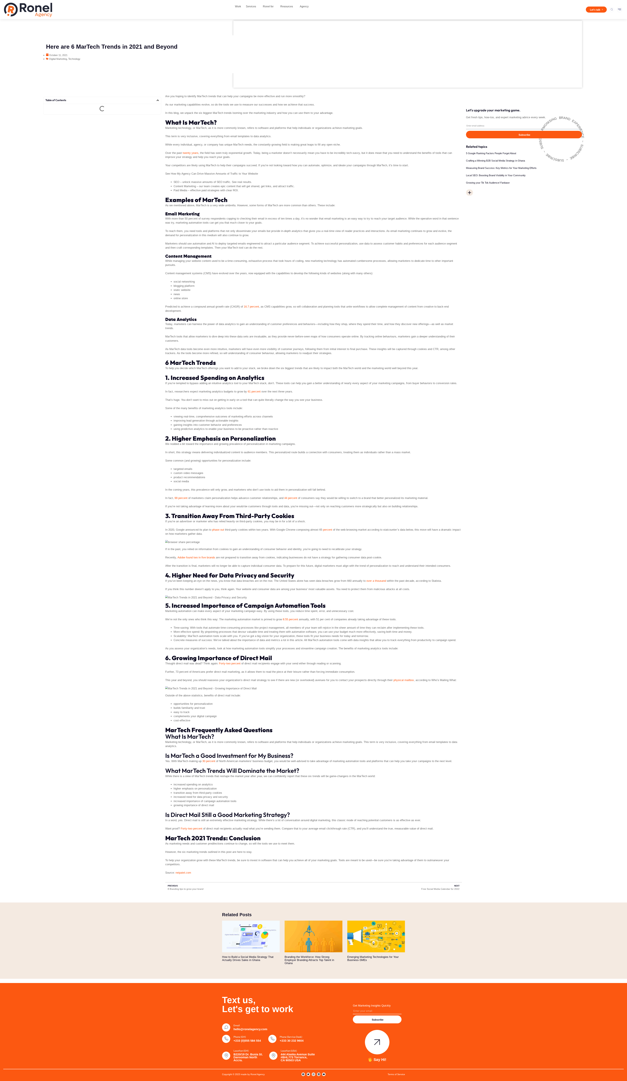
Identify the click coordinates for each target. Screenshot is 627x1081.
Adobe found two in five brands (196, 557)
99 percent (181, 498)
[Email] (226, 1027)
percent (327, 529)
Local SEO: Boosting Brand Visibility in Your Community (496, 175)
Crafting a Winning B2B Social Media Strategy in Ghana (495, 160)
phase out (218, 529)
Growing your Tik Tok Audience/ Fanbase (488, 182)
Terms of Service (396, 1074)
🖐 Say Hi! (377, 1059)
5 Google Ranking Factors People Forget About (491, 153)
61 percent (254, 391)
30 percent (208, 761)
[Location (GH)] (226, 1056)
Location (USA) (289, 1050)
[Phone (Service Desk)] (272, 1039)
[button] (469, 192)
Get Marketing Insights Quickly (372, 1005)
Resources (286, 6)
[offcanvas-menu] (619, 9)
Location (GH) (241, 1050)
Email (236, 1025)
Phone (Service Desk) (291, 1036)
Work (238, 6)
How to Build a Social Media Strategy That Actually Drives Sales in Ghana (247, 958)
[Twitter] (308, 1074)
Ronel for (268, 6)
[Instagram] (313, 1074)
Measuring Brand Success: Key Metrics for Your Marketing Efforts (501, 168)
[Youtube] (324, 1074)
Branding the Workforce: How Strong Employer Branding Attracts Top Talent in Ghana (309, 960)
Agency (304, 6)
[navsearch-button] (611, 9)
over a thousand (376, 580)
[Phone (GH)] (226, 1039)
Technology (74, 58)
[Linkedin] (319, 1074)
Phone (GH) (239, 1036)
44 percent (290, 498)
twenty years (190, 152)
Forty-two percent (230, 663)
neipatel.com (183, 872)
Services (251, 6)
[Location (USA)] (273, 1056)
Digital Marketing (58, 58)
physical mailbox (404, 680)
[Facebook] (303, 1074)
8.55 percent (290, 619)
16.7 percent (251, 306)
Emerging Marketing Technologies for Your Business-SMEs (373, 958)
